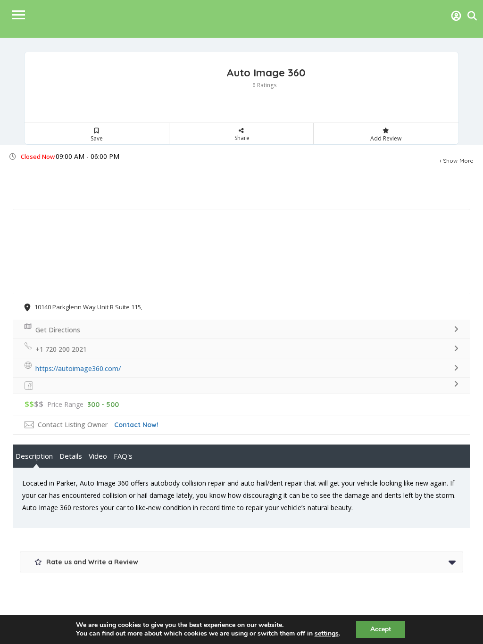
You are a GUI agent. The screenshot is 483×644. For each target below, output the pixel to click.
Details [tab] (70, 456)
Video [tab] (98, 456)
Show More (458, 159)
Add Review (385, 138)
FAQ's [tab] (123, 456)
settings (327, 633)
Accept (380, 629)
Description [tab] (34, 456)
